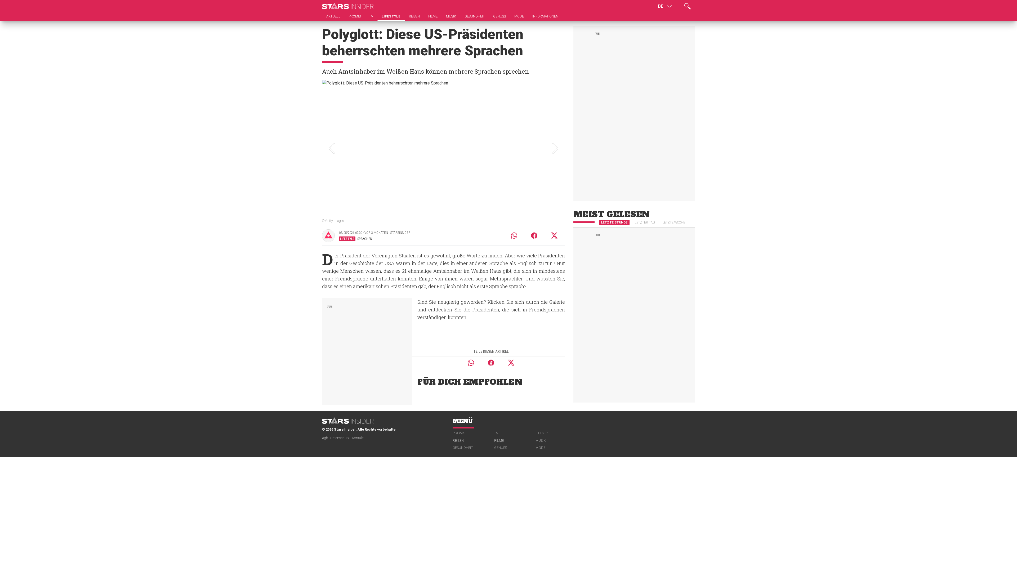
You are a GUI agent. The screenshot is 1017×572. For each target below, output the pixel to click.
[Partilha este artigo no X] (555, 235)
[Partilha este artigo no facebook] (534, 235)
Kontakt (358, 438)
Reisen (458, 441)
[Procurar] (687, 6)
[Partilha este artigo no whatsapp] (514, 235)
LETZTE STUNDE (614, 222)
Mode (540, 448)
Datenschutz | (341, 438)
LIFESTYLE (543, 433)
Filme (499, 441)
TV (496, 433)
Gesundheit (463, 448)
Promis (459, 433)
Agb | (326, 438)
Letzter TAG (645, 222)
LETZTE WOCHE (673, 222)
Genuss (500, 448)
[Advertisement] (367, 350)
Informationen (545, 16)
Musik (541, 441)
